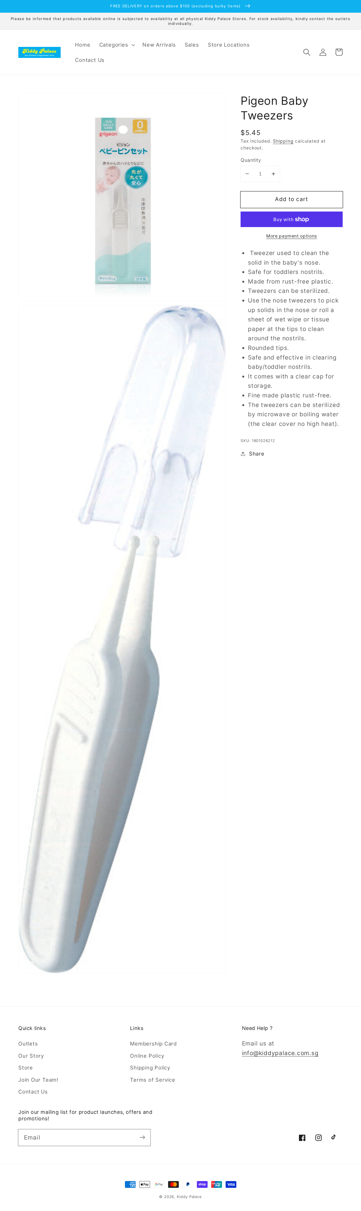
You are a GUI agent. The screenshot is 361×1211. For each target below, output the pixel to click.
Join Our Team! (38, 1080)
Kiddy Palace (189, 1196)
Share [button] (257, 453)
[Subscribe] (142, 1137)
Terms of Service (152, 1080)
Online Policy (147, 1056)
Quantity (251, 160)
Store (25, 1067)
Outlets (28, 1043)
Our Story (31, 1056)
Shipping (283, 141)
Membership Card (153, 1043)
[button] (116, 44)
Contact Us (33, 1091)
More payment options (291, 236)
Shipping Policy (150, 1067)
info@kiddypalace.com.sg (280, 1053)
